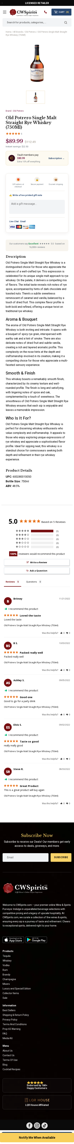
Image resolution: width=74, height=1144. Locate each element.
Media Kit (8, 1038)
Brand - (15, 111)
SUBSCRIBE (61, 857)
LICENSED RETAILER (37, 3)
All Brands (18, 32)
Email (22, 221)
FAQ (5, 1033)
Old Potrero (30, 32)
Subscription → (56, 158)
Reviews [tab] (10, 581)
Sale (5, 998)
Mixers (6, 984)
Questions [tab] (31, 581)
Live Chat (14, 221)
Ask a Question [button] (38, 570)
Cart (64, 12)
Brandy (6, 974)
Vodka (6, 965)
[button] (62, 633)
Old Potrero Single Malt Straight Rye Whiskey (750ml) (31, 625)
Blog (5, 1064)
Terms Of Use (10, 1060)
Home (8, 32)
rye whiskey (13, 441)
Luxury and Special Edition (17, 988)
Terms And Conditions (15, 1024)
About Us (8, 1050)
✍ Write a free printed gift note (25, 195)
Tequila (6, 956)
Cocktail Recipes (11, 1069)
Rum (5, 970)
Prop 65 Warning (11, 1029)
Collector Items (11, 993)
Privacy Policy (10, 1019)
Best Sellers (9, 1010)
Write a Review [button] (38, 562)
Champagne (9, 979)
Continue (48, 1128)
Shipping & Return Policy (16, 1015)
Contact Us (8, 1055)
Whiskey (7, 960)
